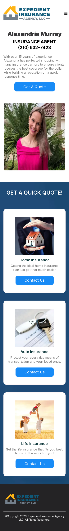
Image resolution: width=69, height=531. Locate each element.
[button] (65, 13)
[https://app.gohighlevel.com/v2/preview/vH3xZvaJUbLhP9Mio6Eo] (34, 499)
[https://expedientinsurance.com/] (27, 13)
